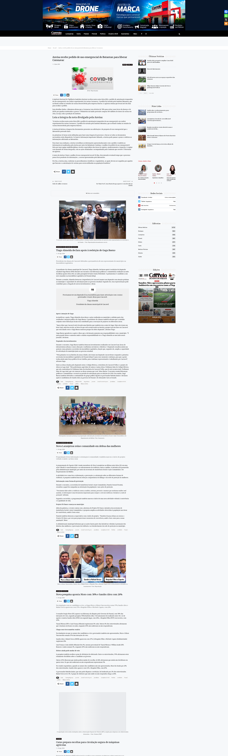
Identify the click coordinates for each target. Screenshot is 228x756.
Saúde (70, 442)
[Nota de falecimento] (142, 71)
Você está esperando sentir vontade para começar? (171, 179)
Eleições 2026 (61, 247)
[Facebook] (226, 12)
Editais (140, 242)
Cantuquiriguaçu (69, 381)
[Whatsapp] (226, 15)
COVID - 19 (129, 64)
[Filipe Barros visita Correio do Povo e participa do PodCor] (142, 88)
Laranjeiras (69, 34)
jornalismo (112, 381)
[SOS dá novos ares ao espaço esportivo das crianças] (142, 79)
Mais (135, 34)
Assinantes (125, 34)
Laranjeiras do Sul (121, 381)
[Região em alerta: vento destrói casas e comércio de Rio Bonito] (142, 129)
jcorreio (93, 381)
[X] (226, 19)
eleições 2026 (78, 381)
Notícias (59, 383)
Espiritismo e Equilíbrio (157, 177)
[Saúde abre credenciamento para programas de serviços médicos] (142, 112)
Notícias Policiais (143, 249)
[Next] (173, 173)
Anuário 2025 (113, 34)
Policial (94, 34)
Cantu (79, 34)
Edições (140, 253)
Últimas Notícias (142, 227)
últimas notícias (84, 383)
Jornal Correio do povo (102, 381)
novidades (65, 383)
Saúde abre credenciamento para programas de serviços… (158, 111)
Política (102, 34)
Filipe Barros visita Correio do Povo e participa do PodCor (159, 86)
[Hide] (227, 27)
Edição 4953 (156, 317)
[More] (226, 23)
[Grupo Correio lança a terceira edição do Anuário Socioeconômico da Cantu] (142, 146)
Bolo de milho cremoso (60, 184)
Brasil (124, 64)
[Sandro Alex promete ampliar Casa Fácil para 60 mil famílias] (142, 62)
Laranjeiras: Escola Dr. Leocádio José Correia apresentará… (159, 119)
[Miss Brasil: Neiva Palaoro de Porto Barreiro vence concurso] (142, 138)
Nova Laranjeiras (62, 442)
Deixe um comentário (93, 193)
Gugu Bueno (87, 381)
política (77, 383)
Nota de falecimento (153, 69)
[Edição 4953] (157, 298)
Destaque (140, 231)
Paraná (86, 34)
